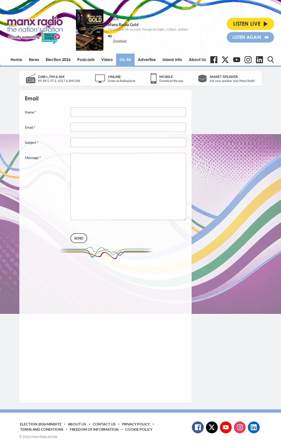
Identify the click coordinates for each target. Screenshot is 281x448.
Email (30, 127)
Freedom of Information (94, 429)
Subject (31, 142)
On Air (125, 59)
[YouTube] (236, 59)
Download (119, 41)
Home (16, 59)
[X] (225, 59)
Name (30, 112)
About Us (197, 59)
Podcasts (86, 59)
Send (78, 238)
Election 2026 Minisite (40, 424)
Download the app (171, 81)
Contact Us (104, 424)
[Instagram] (248, 59)
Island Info (172, 59)
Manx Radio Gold (123, 24)
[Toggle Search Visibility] (270, 59)
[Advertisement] (107, 327)
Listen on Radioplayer (121, 81)
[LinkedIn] (259, 59)
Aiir (55, 437)
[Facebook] (213, 59)
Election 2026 (58, 59)
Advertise (147, 59)
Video (107, 59)
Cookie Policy (138, 429)
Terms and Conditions (41, 429)
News (34, 59)
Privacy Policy (136, 424)
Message (33, 157)
